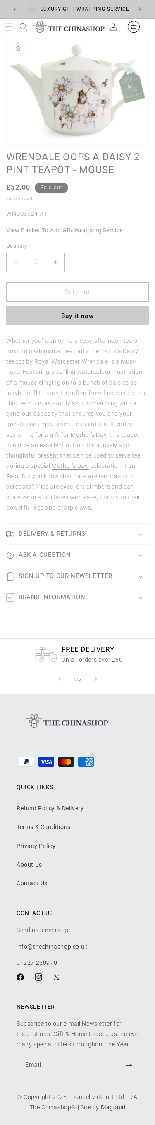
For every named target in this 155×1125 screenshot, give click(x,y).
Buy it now (77, 316)
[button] (10, 26)
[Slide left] (59, 679)
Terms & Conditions (44, 827)
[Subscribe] (129, 1065)
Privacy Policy (36, 846)
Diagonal (113, 1107)
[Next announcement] (140, 9)
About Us (29, 864)
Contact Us (32, 883)
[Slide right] (96, 679)
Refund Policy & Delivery (50, 808)
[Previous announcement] (15, 9)
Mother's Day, (89, 434)
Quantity (16, 246)
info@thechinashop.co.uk (52, 946)
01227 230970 (37, 962)
